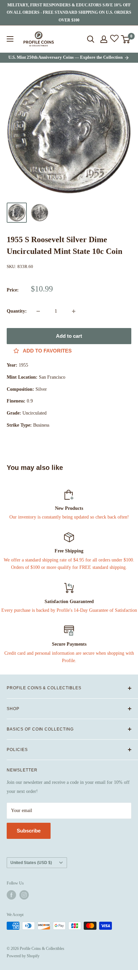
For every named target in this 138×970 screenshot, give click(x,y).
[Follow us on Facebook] (11, 895)
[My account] (103, 39)
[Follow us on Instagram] (24, 895)
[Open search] (90, 39)
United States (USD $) (31, 862)
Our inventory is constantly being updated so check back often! (69, 517)
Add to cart (69, 336)
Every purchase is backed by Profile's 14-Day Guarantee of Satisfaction (69, 610)
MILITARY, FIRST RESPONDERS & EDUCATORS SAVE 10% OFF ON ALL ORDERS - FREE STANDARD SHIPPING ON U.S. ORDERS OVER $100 (69, 12)
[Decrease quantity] (38, 311)
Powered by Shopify (23, 956)
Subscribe (29, 830)
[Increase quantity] (74, 311)
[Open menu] (10, 39)
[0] (126, 39)
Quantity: (17, 311)
